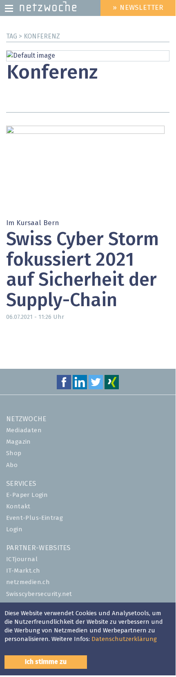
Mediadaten (24, 430)
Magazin (18, 442)
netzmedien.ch (28, 582)
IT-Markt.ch (23, 571)
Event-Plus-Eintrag (34, 518)
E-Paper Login (27, 495)
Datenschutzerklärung (124, 639)
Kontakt (18, 506)
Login (14, 529)
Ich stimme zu (46, 662)
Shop (14, 453)
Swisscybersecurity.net (39, 594)
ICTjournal (22, 559)
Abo (12, 465)
